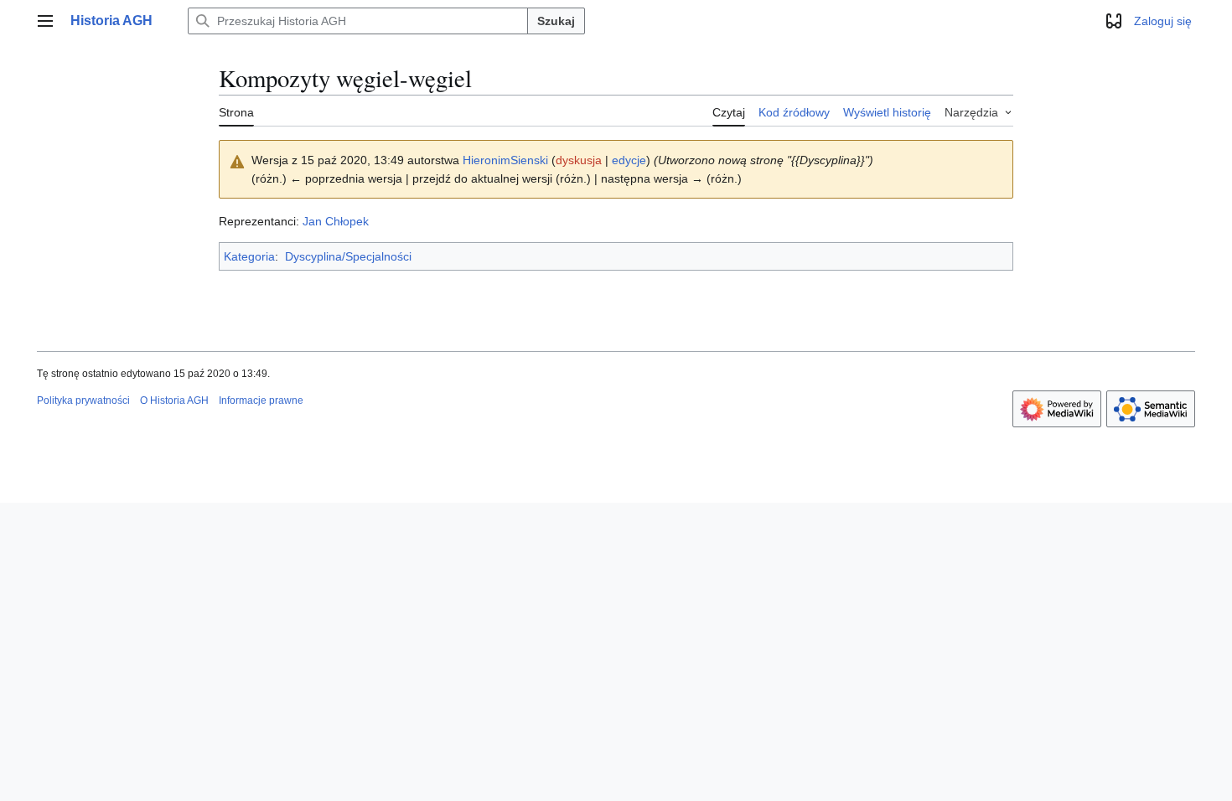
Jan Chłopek (336, 221)
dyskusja (579, 160)
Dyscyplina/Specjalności (348, 256)
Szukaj (556, 21)
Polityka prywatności (83, 400)
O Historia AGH (174, 400)
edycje (629, 160)
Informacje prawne (261, 400)
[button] (45, 21)
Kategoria (249, 256)
